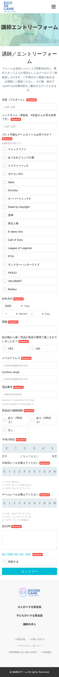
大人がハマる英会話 (29, 607)
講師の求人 (29, 624)
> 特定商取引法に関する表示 (22, 652)
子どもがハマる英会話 (29, 615)
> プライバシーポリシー (29, 645)
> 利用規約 (45, 652)
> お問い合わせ (37, 639)
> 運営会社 (20, 639)
